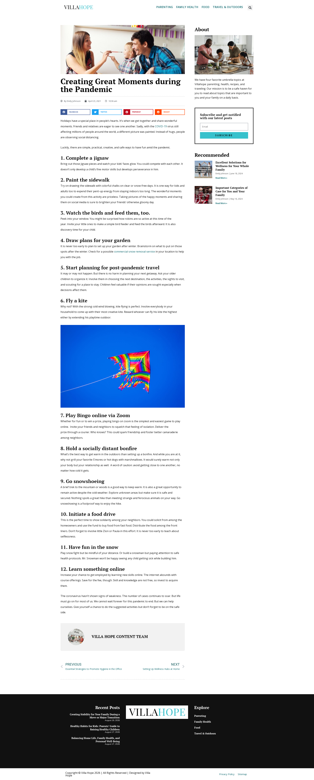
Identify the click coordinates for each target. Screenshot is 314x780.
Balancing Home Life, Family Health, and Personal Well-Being (95, 739)
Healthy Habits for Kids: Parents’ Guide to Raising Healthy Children (95, 727)
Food (205, 7)
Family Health (187, 7)
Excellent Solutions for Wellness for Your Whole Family (232, 166)
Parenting (164, 7)
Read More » (221, 178)
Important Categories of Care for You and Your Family (231, 191)
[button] (250, 7)
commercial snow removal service (134, 251)
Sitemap (242, 774)
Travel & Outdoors (228, 7)
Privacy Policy (227, 774)
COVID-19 (161, 126)
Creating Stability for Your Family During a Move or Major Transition (95, 716)
